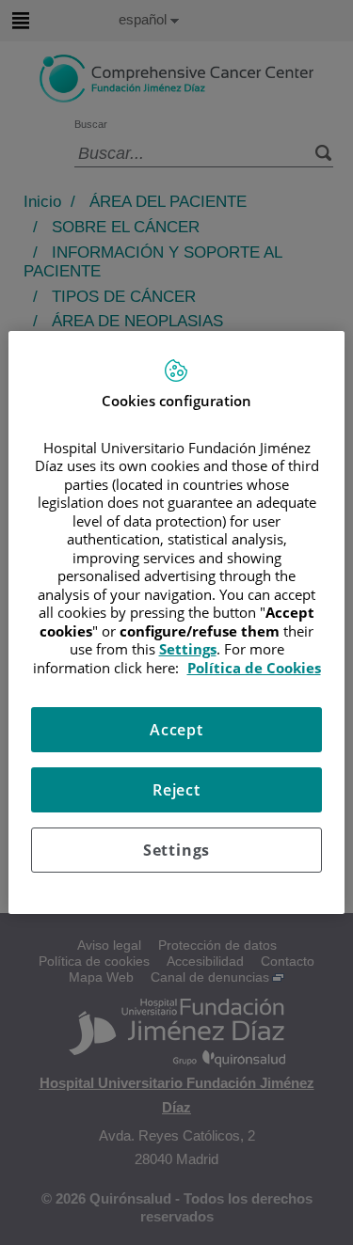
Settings (176, 850)
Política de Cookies (254, 667)
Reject (176, 790)
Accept (176, 729)
